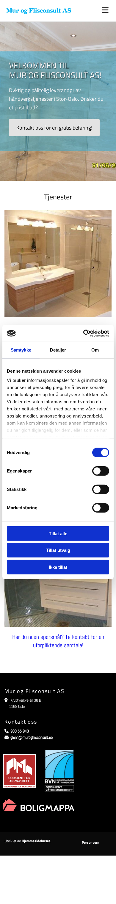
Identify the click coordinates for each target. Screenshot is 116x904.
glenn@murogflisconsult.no (31, 737)
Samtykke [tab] (21, 349)
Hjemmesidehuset (36, 841)
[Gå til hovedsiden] (38, 11)
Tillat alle (58, 533)
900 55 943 (19, 731)
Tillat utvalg (58, 550)
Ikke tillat (58, 566)
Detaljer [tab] (58, 349)
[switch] (100, 470)
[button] (97, 10)
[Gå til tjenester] (58, 263)
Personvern (90, 842)
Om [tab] (95, 349)
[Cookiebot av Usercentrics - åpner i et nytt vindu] (83, 333)
